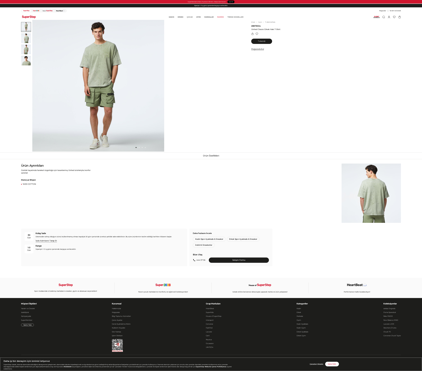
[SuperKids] (36, 11)
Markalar (300, 316)
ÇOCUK (190, 17)
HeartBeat (210, 309)
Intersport (210, 320)
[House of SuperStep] (47, 11)
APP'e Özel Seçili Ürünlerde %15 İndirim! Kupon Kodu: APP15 (211, 5)
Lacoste (209, 332)
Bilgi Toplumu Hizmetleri (121, 316)
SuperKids (210, 312)
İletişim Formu (238, 260)
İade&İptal (25, 312)
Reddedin (68, 366)
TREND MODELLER (235, 17)
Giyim (260, 22)
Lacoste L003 (388, 324)
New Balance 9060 (390, 320)
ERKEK (180, 17)
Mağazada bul (257, 49)
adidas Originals (389, 309)
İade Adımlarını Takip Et (46, 241)
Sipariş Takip (27, 325)
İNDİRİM (220, 17)
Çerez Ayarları (117, 320)
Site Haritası (116, 332)
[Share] (252, 33)
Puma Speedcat (389, 312)
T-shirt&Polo (270, 22)
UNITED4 (256, 26)
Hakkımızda (116, 309)
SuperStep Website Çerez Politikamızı (211, 366)
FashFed (209, 328)
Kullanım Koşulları (118, 328)
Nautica (209, 340)
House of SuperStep (213, 316)
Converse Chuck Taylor (392, 336)
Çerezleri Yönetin (316, 364)
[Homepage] (30, 17)
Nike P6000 (388, 316)
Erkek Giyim (301, 336)
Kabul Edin (332, 364)
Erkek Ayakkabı (302, 332)
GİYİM (198, 17)
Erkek (253, 22)
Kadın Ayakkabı (302, 324)
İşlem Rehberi (117, 336)
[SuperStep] (26, 11)
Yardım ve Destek (28, 309)
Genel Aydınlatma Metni (121, 324)
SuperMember (26, 320)
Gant (208, 336)
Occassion (210, 343)
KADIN (171, 17)
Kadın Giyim (301, 328)
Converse (209, 324)
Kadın (299, 309)
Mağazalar (382, 11)
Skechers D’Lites (389, 328)
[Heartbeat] (60, 11)
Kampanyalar (26, 316)
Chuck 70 (387, 332)
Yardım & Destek (395, 11)
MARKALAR (209, 17)
